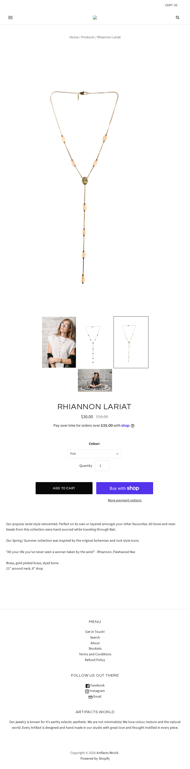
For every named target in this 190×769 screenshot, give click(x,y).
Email (97, 696)
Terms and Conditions (95, 654)
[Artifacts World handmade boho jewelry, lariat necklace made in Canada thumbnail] (59, 342)
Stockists (95, 648)
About (95, 643)
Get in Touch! (95, 631)
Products (88, 37)
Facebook (97, 685)
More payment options (125, 500)
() (171, 5)
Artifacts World (107, 752)
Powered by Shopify (95, 758)
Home (74, 37)
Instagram (97, 690)
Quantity (85, 465)
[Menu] (10, 17)
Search (95, 637)
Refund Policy (95, 660)
